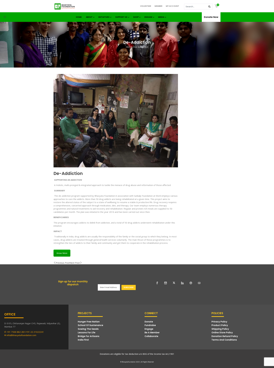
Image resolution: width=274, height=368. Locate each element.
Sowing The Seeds (88, 328)
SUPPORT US (121, 17)
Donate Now (211, 17)
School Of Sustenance (90, 325)
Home (129, 46)
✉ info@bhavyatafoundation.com (20, 335)
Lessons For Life (86, 332)
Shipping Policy (220, 328)
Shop (136, 17)
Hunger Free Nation (89, 321)
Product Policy (219, 325)
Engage (148, 17)
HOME (79, 17)
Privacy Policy (219, 321)
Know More (62, 253)
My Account (172, 6)
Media (161, 17)
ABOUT (89, 17)
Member (158, 6)
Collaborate (151, 336)
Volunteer (145, 6)
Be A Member (152, 332)
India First (83, 339)
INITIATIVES (103, 17)
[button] (216, 6)
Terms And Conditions (224, 339)
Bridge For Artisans (88, 336)
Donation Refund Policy (224, 336)
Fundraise (150, 325)
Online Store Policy (222, 332)
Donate (149, 321)
